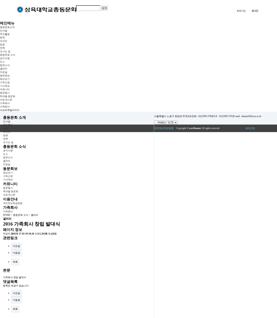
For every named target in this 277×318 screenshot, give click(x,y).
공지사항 (5, 58)
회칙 (2, 37)
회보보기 (5, 79)
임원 (2, 44)
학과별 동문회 (7, 96)
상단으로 (250, 128)
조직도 (3, 41)
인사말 (3, 30)
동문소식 (5, 65)
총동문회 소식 (7, 54)
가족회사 (5, 103)
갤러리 (3, 68)
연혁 (2, 48)
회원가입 (241, 10)
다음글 (16, 252)
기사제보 (5, 86)
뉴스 (2, 61)
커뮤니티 (5, 89)
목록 (15, 261)
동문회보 (5, 75)
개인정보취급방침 (13, 203)
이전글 (16, 246)
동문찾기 (5, 92)
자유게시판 (6, 99)
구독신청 (5, 82)
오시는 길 (5, 51)
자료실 (3, 72)
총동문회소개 (7, 27)
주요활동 (5, 34)
